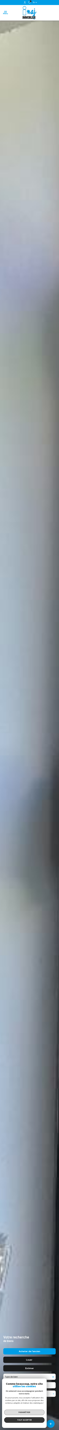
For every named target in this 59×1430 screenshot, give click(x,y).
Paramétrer (24, 1412)
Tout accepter (24, 1420)
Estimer (29, 1368)
